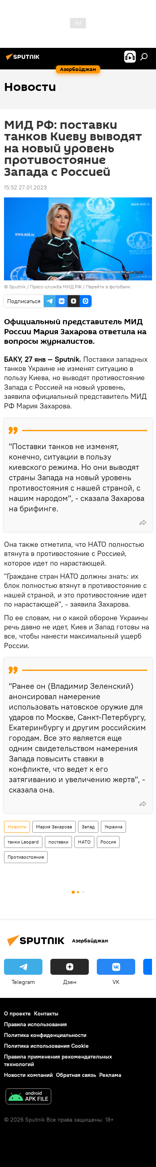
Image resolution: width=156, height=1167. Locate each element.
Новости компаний (28, 1074)
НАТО (84, 842)
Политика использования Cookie (46, 1045)
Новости (17, 827)
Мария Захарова (54, 827)
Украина (113, 827)
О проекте (17, 1013)
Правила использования (35, 1024)
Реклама (110, 1074)
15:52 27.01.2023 (25, 187)
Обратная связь (76, 1074)
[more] (143, 522)
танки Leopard (23, 842)
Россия (108, 842)
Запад (88, 827)
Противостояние (26, 857)
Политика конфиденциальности (45, 1035)
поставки (58, 842)
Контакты (46, 1013)
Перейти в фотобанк (108, 287)
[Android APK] (28, 1097)
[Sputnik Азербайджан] (24, 59)
